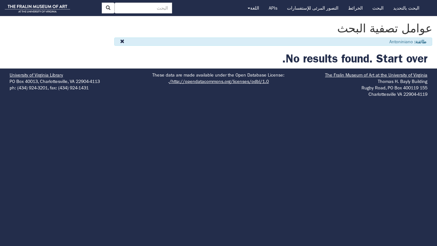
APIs (273, 8)
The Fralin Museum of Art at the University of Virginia (376, 75)
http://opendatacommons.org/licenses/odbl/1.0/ (219, 81)
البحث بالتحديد (406, 8)
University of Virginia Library (36, 75)
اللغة (254, 8)
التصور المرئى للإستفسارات (312, 8)
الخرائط (355, 8)
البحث (378, 8)
